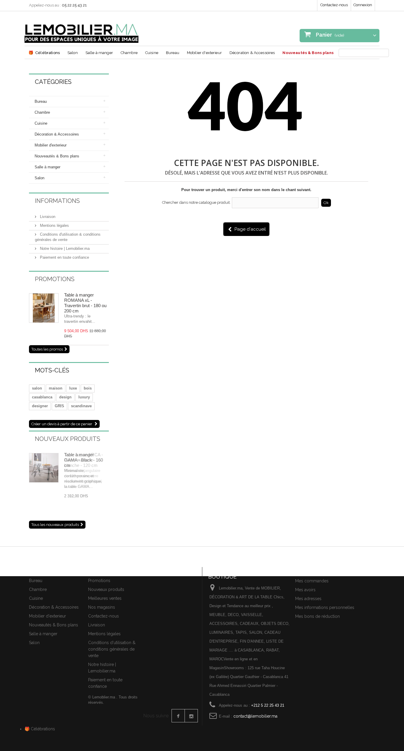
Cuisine (151, 52)
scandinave (81, 406)
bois (88, 388)
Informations (57, 200)
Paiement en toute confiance (64, 257)
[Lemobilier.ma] (81, 29)
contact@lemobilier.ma (255, 716)
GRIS (59, 406)
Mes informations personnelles (324, 607)
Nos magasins (101, 607)
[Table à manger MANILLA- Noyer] (44, 308)
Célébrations (44, 52)
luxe (73, 388)
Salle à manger (99, 52)
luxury (84, 397)
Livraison (47, 216)
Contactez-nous (334, 5)
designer (40, 406)
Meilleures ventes (105, 598)
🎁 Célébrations (40, 728)
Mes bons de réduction (317, 616)
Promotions (55, 279)
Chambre (129, 52)
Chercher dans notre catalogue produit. (196, 202)
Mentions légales (54, 225)
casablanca (42, 397)
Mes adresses (308, 598)
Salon (72, 52)
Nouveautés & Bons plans (307, 52)
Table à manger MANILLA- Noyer (81, 297)
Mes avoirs (305, 589)
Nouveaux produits (67, 438)
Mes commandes (312, 581)
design (65, 397)
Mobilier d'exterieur (204, 52)
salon (37, 388)
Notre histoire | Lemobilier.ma (64, 248)
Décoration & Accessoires (252, 52)
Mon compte (309, 570)
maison (55, 388)
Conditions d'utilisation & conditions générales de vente (111, 649)
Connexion (362, 5)
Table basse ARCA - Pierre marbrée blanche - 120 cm (83, 460)
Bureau (172, 52)
